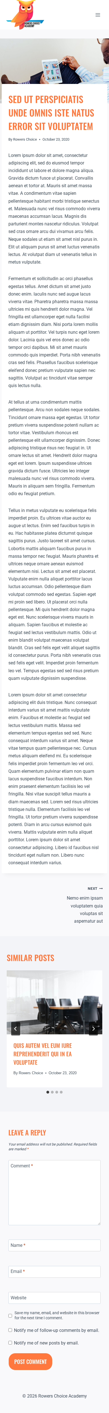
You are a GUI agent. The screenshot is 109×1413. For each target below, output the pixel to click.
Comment (22, 1165)
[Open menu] (98, 14)
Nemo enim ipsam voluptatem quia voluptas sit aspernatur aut (85, 905)
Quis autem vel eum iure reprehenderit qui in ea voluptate (42, 1053)
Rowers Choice (25, 139)
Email (18, 1271)
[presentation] (54, 1002)
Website (18, 1297)
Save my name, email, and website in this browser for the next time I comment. (57, 1316)
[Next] (93, 1028)
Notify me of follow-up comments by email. (56, 1330)
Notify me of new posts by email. (46, 1343)
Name (18, 1245)
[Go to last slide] (15, 1028)
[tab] (47, 1092)
